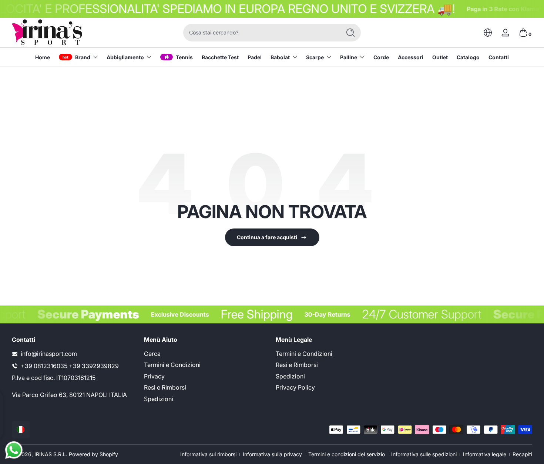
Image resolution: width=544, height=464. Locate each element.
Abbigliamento (125, 57)
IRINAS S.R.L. (50, 454)
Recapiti (522, 454)
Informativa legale (484, 454)
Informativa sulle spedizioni (424, 454)
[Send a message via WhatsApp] (14, 450)
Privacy (154, 376)
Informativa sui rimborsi (208, 454)
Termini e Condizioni (172, 365)
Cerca (152, 353)
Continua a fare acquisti (267, 237)
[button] (488, 32)
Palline (348, 57)
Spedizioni (158, 399)
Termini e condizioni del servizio (346, 454)
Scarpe (315, 57)
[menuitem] (206, 354)
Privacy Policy (295, 387)
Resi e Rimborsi (165, 387)
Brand (82, 57)
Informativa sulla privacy (272, 454)
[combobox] (260, 32)
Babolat (280, 57)
